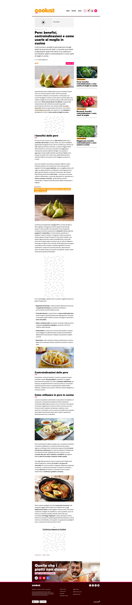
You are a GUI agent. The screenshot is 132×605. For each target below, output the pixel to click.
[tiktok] (36, 578)
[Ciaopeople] (96, 602)
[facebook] (47, 578)
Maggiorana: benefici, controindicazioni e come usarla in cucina (87, 143)
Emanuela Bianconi (43, 59)
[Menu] (95, 10)
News (68, 11)
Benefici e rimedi (46, 555)
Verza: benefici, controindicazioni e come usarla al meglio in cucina (87, 84)
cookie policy (63, 591)
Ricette (74, 11)
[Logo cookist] (45, 11)
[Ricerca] (85, 10)
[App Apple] (35, 601)
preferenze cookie (64, 595)
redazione (62, 593)
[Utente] (92, 10)
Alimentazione (38, 555)
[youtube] (44, 578)
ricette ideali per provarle (42, 110)
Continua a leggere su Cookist (54, 529)
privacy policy (63, 589)
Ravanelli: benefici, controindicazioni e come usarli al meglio (87, 113)
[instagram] (40, 578)
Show (79, 11)
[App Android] (43, 601)
